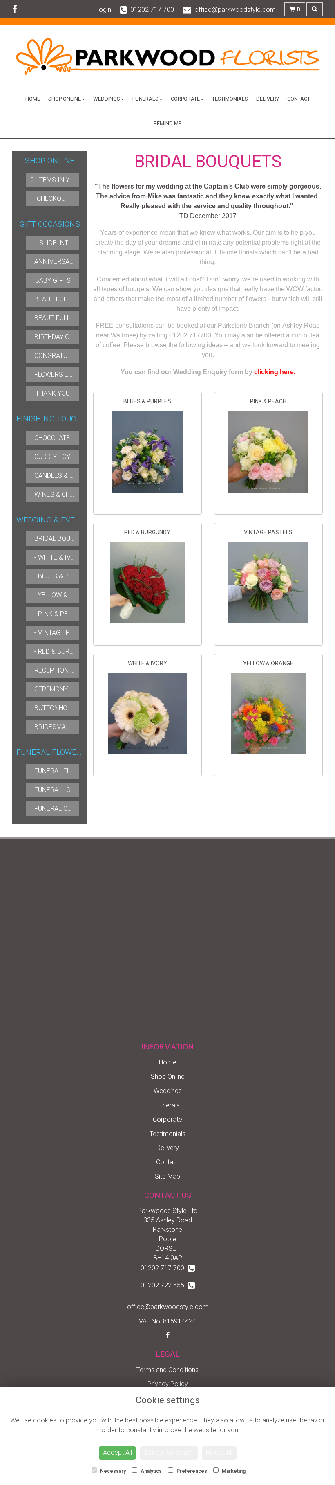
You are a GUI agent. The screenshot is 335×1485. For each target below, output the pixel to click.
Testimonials (230, 99)
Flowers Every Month (70, 374)
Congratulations (63, 356)
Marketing (233, 1471)
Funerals (145, 99)
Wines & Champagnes (69, 494)
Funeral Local (58, 790)
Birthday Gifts (58, 337)
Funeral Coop (57, 808)
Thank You (53, 393)
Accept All (117, 1452)
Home (32, 99)
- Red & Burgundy (62, 651)
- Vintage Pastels (63, 633)
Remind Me (167, 123)
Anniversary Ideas (65, 262)
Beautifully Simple (65, 318)
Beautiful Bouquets (67, 299)
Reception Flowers (66, 670)
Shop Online (64, 99)
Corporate (185, 99)
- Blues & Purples (63, 576)
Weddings (106, 99)
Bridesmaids (55, 727)
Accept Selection (169, 1452)
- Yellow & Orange (64, 595)
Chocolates (54, 438)
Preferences (191, 1471)
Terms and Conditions (167, 1370)
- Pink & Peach (57, 614)
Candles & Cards (62, 475)
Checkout (53, 198)
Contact (298, 99)
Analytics (150, 1471)
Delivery (267, 99)
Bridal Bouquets (62, 538)
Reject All (219, 1452)
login (104, 10)
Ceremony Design (63, 689)
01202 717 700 (164, 1268)
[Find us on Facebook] (17, 9)
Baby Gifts (53, 280)
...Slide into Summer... (70, 243)
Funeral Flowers (63, 771)
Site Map (167, 1176)
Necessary (112, 1471)
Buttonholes (56, 708)
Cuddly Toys (54, 457)
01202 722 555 (164, 1285)
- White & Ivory (58, 557)
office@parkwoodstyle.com (167, 1307)
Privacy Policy (167, 1384)
